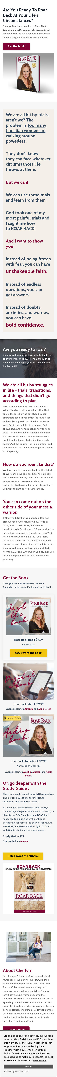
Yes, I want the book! (28, 653)
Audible (27, 772)
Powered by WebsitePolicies (16, 1071)
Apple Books (44, 709)
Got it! (28, 1066)
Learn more (39, 1060)
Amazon (28, 709)
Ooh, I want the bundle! (23, 856)
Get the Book (16, 1030)
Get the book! (16, 46)
